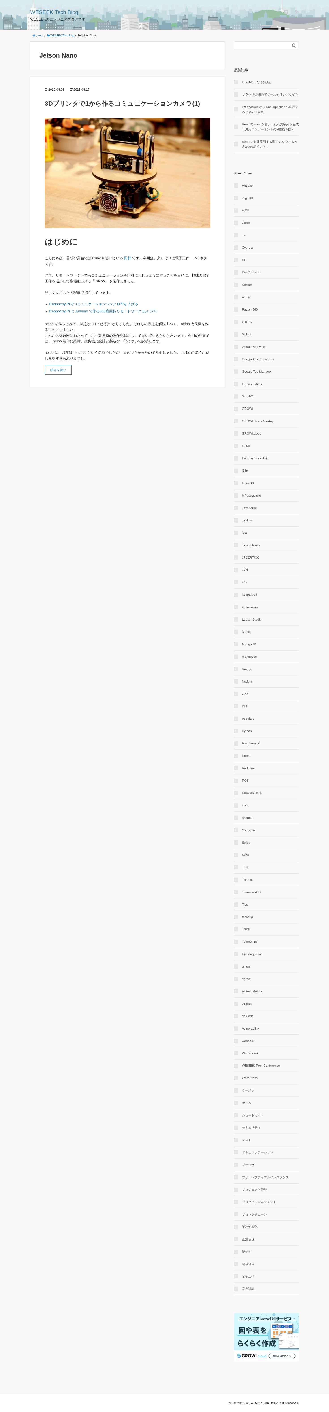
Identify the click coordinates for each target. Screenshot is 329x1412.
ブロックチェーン (254, 1214)
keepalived (249, 594)
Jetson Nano (251, 545)
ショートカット (253, 1115)
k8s (244, 582)
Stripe (246, 842)
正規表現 (248, 1239)
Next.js (247, 669)
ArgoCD (247, 198)
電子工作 (248, 1276)
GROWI (247, 408)
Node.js (247, 681)
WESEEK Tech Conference (261, 1065)
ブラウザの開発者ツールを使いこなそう (270, 94)
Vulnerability (250, 1028)
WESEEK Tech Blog (54, 12)
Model (246, 631)
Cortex (246, 222)
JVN (245, 570)
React (246, 755)
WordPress (250, 1078)
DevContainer (251, 272)
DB (244, 260)
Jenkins (247, 520)
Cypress (248, 247)
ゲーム (246, 1103)
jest (244, 532)
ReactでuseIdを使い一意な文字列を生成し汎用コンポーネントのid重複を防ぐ (270, 126)
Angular (247, 185)
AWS (245, 210)
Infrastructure (251, 495)
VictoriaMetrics (252, 991)
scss (245, 805)
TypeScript (249, 941)
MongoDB (249, 644)
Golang (247, 334)
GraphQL (248, 396)
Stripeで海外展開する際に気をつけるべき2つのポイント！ (269, 144)
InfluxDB (248, 483)
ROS (245, 780)
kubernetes (250, 607)
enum (246, 297)
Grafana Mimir (252, 384)
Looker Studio (252, 619)
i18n (245, 470)
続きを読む (58, 370)
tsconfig (247, 917)
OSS (245, 693)
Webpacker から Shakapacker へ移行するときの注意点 (270, 109)
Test (245, 867)
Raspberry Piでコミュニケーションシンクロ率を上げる (93, 304)
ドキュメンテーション (257, 1152)
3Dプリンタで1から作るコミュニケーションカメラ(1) (122, 103)
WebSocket (250, 1053)
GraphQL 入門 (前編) (256, 82)
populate (248, 718)
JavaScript (249, 508)
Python (247, 731)
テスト (246, 1140)
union (246, 966)
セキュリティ (251, 1127)
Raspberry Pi (251, 743)
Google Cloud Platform (258, 359)
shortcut (247, 817)
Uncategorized (252, 954)
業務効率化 (250, 1227)
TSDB (246, 929)
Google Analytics (253, 346)
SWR (245, 855)
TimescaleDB (251, 892)
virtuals (247, 1003)
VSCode (248, 1016)
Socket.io (248, 830)
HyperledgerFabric (255, 458)
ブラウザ (248, 1165)
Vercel (246, 979)
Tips (245, 904)
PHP (245, 706)
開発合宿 (248, 1264)
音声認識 (248, 1288)
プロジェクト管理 (254, 1189)
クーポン (248, 1090)
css (244, 235)
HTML (246, 446)
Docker (247, 284)
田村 (127, 258)
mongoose (249, 656)
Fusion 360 (250, 309)
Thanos (247, 879)
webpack (248, 1041)
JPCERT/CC (250, 557)
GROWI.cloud (251, 433)
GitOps (247, 322)
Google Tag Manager (257, 371)
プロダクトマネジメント (259, 1202)
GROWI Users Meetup (258, 421)
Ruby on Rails (252, 793)
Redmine (248, 768)
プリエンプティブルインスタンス (265, 1177)
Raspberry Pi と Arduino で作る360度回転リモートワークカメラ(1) (102, 311)
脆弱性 (246, 1251)
